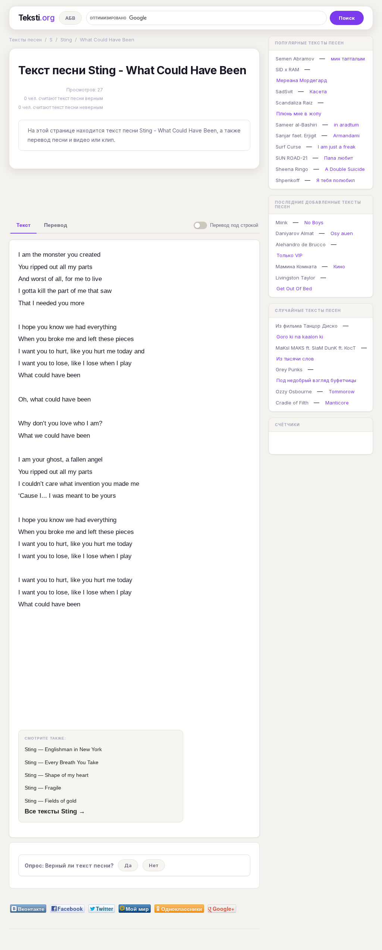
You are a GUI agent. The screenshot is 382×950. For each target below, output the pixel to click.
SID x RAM (287, 69)
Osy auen (342, 233)
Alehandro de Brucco (301, 244)
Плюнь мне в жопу (298, 113)
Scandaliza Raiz (294, 103)
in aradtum (346, 125)
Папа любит (338, 158)
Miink (282, 222)
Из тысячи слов (295, 359)
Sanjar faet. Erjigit (296, 135)
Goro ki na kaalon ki (299, 337)
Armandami (346, 135)
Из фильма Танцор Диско (307, 326)
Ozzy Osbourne (294, 391)
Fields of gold (60, 801)
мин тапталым (348, 59)
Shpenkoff (288, 180)
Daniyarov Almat (295, 233)
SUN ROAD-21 (291, 158)
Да (128, 865)
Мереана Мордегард (301, 80)
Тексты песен (25, 40)
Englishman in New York (73, 749)
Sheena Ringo (292, 169)
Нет (154, 865)
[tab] (23, 225)
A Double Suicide (345, 169)
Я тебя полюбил (335, 180)
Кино (339, 266)
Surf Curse (288, 147)
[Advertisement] (134, 192)
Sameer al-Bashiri (296, 125)
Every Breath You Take (71, 762)
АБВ (70, 18)
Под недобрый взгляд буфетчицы (316, 380)
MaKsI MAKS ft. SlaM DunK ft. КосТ (316, 348)
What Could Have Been (107, 40)
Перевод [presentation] (55, 225)
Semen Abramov (295, 59)
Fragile (53, 788)
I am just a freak (337, 147)
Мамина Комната (296, 266)
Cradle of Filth (292, 403)
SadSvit (284, 91)
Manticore (337, 403)
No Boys (313, 222)
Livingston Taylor (295, 278)
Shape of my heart (66, 775)
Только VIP (289, 255)
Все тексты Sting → (55, 811)
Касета (318, 91)
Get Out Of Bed (294, 288)
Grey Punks (289, 369)
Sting (66, 40)
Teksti (36, 17)
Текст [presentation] (23, 225)
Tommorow (342, 391)
